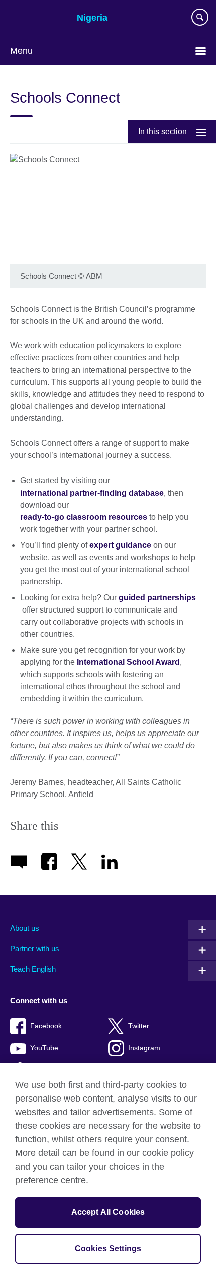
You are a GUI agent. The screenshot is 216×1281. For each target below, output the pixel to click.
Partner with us (34, 948)
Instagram (144, 1048)
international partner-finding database (92, 493)
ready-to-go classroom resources (84, 517)
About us (24, 928)
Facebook (46, 1026)
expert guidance (121, 545)
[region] (108, 1172)
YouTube (44, 1048)
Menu (21, 51)
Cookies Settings (108, 1248)
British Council (35, 18)
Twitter (138, 1026)
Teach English (33, 969)
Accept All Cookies (108, 1212)
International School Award (128, 662)
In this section (162, 131)
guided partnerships (157, 597)
